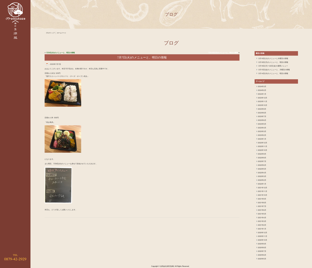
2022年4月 (262, 172)
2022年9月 (262, 154)
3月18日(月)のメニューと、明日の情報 (273, 62)
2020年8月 (262, 247)
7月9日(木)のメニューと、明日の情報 (60, 53)
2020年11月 (262, 236)
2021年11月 (262, 191)
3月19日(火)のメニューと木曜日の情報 (273, 58)
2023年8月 (262, 112)
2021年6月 (262, 210)
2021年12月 (262, 187)
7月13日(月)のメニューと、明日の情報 (223, 53)
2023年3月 (262, 131)
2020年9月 (262, 243)
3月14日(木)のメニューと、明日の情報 (273, 73)
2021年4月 (262, 217)
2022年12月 (262, 142)
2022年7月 (262, 161)
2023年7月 (262, 116)
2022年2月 (262, 180)
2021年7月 (262, 206)
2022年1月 (262, 184)
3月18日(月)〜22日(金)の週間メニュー (273, 66)
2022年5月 (262, 169)
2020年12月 (262, 232)
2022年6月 (262, 165)
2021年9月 (262, 198)
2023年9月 (262, 109)
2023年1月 (262, 139)
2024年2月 (262, 90)
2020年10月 (262, 240)
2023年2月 (262, 135)
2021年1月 (262, 228)
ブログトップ (50, 33)
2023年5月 (262, 124)
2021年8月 (262, 202)
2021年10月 (262, 195)
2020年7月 (262, 251)
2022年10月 (262, 150)
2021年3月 (262, 221)
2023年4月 (262, 127)
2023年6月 (262, 120)
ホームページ (61, 33)
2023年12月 (262, 97)
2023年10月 (262, 105)
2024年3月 (262, 86)
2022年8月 (262, 157)
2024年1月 (262, 94)
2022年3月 (262, 176)
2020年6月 (262, 255)
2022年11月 (262, 146)
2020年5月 (262, 258)
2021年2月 (262, 225)
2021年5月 (262, 213)
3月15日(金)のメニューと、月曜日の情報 (274, 69)
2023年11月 (262, 101)
